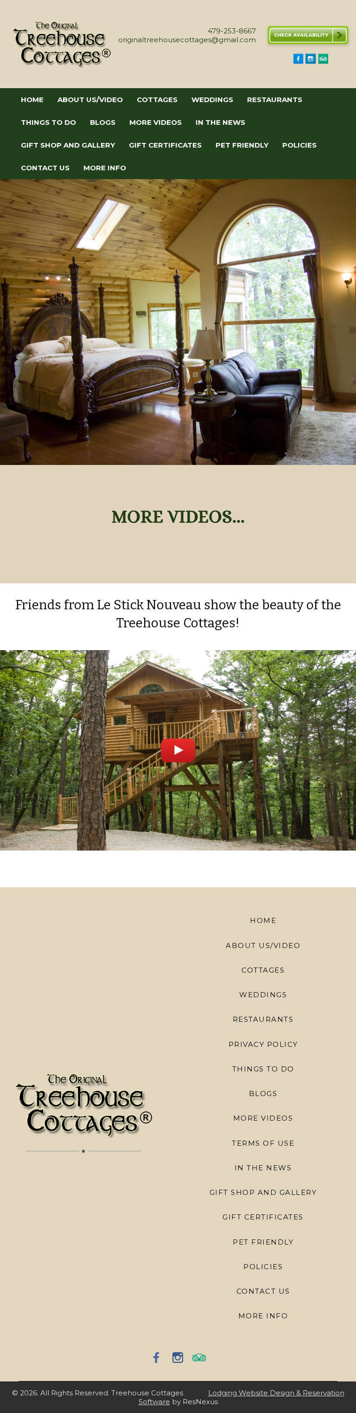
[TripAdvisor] (323, 61)
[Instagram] (310, 61)
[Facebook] (298, 61)
